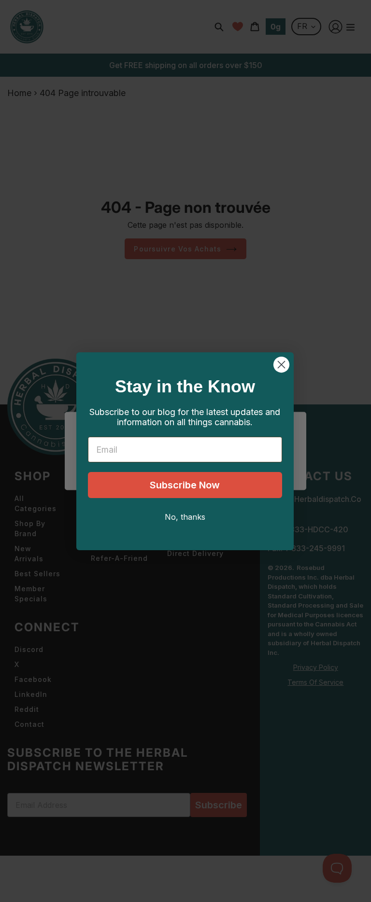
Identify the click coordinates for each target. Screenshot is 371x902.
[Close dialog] (281, 364)
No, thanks (185, 517)
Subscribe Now (185, 485)
